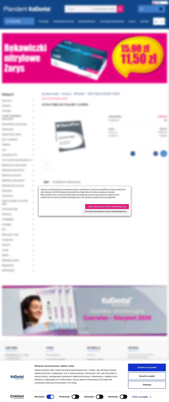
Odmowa (147, 385)
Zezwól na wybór (147, 376)
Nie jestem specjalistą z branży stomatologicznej (105, 211)
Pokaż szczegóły (140, 397)
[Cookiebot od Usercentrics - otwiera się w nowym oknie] (17, 397)
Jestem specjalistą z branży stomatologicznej (107, 207)
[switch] (75, 397)
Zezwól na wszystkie (146, 367)
